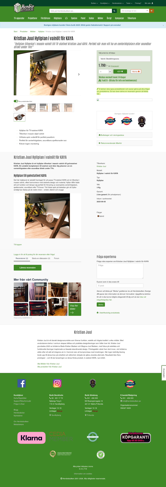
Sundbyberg (56, 415)
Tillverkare (132, 18)
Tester (128, 3)
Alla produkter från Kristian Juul (49, 366)
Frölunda (90, 415)
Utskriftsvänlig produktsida (109, 312)
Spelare (74, 18)
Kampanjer (119, 18)
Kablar (91, 18)
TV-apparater (19, 18)
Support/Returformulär (22, 401)
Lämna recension (28, 267)
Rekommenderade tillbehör (111, 143)
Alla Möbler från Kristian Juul (48, 363)
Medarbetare (19, 424)
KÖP (119, 71)
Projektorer (32, 18)
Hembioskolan (117, 3)
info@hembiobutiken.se (132, 401)
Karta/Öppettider (20, 398)
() (114, 66)
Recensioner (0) (22, 258)
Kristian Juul (101, 166)
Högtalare (58, 18)
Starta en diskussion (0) (41, 258)
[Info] (76, 91)
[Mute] (63, 91)
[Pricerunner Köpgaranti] (136, 437)
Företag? (138, 3)
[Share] (71, 91)
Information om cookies (83, 473)
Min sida (148, 3)
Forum (56, 258)
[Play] (18, 91)
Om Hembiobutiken (21, 421)
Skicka (100, 304)
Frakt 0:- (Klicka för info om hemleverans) (119, 81)
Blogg (16, 409)
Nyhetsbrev (18, 415)
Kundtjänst (104, 3)
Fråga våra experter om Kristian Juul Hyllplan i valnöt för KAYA (123, 261)
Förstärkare (45, 18)
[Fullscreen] (67, 91)
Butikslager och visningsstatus (112, 135)
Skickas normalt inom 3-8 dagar (112, 77)
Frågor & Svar (19, 404)
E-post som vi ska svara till (108, 282)
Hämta (135, 71)
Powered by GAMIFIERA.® (23, 318)
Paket (83, 18)
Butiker (93, 3)
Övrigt (109, 18)
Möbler (100, 18)
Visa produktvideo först (25, 101)
